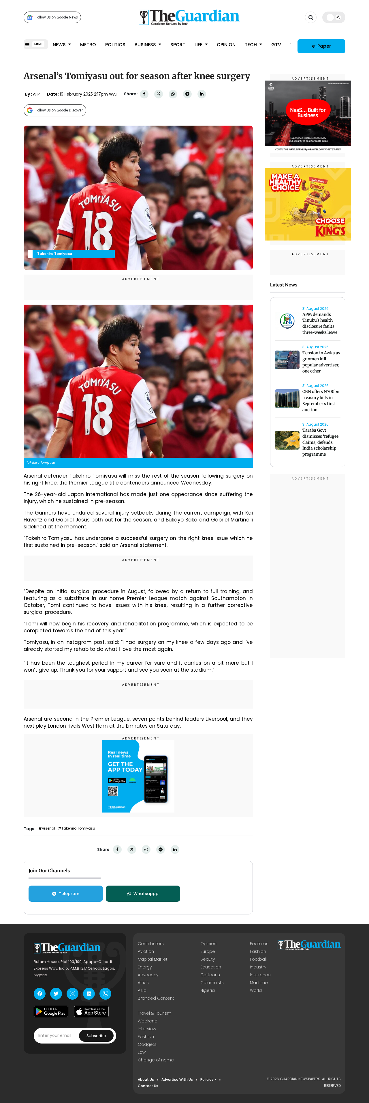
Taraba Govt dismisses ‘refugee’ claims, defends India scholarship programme (321, 442)
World (256, 990)
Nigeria (207, 990)
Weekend (147, 1021)
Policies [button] (207, 1079)
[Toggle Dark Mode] (333, 17)
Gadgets (147, 1044)
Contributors (151, 944)
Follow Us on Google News (56, 17)
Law (142, 1052)
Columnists (212, 982)
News (60, 44)
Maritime (259, 982)
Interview (147, 1029)
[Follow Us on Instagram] (72, 994)
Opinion (226, 44)
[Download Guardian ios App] (91, 1011)
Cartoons (210, 975)
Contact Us (148, 1085)
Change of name (156, 1060)
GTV (276, 44)
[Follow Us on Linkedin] (89, 994)
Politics (115, 44)
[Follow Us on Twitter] (56, 994)
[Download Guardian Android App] (51, 1011)
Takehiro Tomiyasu (78, 828)
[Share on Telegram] (187, 94)
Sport (177, 44)
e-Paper (321, 46)
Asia (142, 990)
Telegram (69, 894)
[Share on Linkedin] (202, 94)
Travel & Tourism (154, 1013)
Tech (251, 44)
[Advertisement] (308, 567)
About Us (146, 1079)
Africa (143, 982)
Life (199, 44)
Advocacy (148, 975)
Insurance (260, 975)
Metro (88, 44)
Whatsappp (146, 894)
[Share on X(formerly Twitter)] (159, 94)
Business (146, 44)
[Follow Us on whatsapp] (105, 994)
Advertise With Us (177, 1079)
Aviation (146, 951)
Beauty (207, 959)
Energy (145, 967)
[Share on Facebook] (144, 94)
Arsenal (48, 828)
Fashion (258, 951)
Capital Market (152, 959)
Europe (207, 951)
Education (210, 967)
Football (258, 959)
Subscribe (96, 1036)
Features (259, 944)
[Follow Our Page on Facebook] (40, 994)
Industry (258, 967)
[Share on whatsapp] (173, 94)
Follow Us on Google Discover (59, 110)
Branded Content (156, 998)
